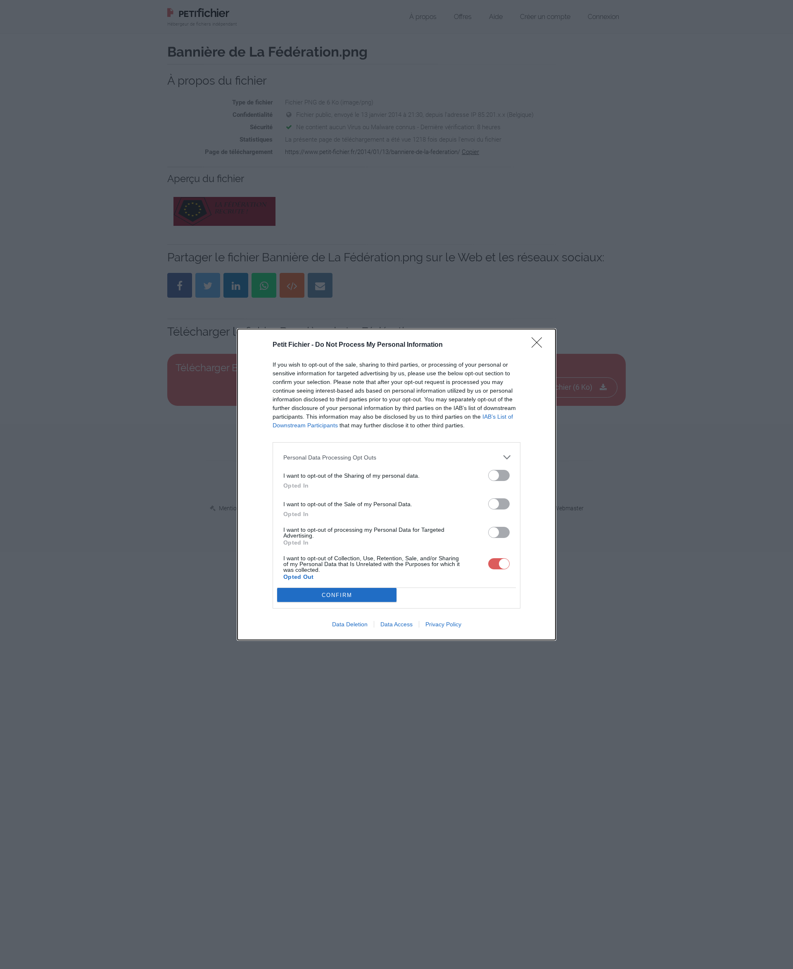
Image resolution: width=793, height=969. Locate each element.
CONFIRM (337, 595)
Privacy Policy (443, 624)
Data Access (396, 624)
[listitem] (396, 457)
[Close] (539, 345)
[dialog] (396, 484)
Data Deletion (350, 624)
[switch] (499, 475)
